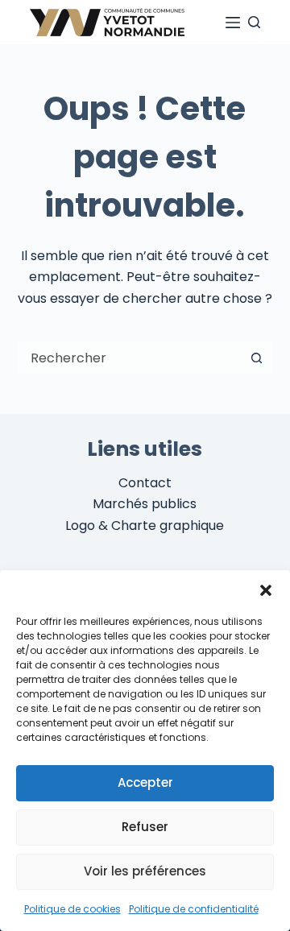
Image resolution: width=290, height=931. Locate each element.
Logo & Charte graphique (144, 525)
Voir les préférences (145, 871)
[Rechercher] (254, 22)
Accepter (145, 782)
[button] (266, 590)
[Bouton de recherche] (256, 357)
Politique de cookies (72, 909)
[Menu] (233, 22)
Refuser (145, 826)
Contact (145, 483)
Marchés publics (145, 503)
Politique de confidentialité (194, 909)
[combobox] (130, 357)
